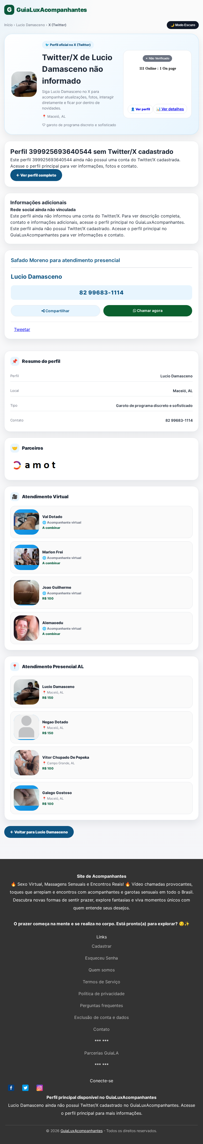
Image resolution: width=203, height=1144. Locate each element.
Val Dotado (52, 516)
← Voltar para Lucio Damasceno (39, 832)
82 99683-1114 (101, 292)
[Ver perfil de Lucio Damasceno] (26, 692)
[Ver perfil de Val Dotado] (26, 522)
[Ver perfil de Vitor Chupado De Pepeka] (26, 762)
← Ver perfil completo (36, 175)
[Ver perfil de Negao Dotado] (26, 727)
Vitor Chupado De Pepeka (65, 757)
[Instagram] (39, 1089)
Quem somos (102, 969)
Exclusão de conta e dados (101, 1017)
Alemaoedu (52, 622)
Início (8, 25)
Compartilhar (57, 310)
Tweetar (22, 329)
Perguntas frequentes (101, 1005)
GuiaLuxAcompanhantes (82, 1130)
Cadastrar (102, 946)
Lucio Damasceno (31, 25)
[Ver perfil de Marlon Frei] (26, 557)
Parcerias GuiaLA (101, 1053)
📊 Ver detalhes (170, 109)
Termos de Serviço (101, 981)
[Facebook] (11, 1089)
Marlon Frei (52, 552)
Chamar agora (149, 310)
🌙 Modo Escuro (182, 25)
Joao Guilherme (56, 587)
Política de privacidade (101, 993)
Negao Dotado (55, 722)
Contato (101, 1029)
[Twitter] (25, 1089)
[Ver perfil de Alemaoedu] (26, 628)
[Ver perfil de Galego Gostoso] (26, 798)
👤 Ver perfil (140, 109)
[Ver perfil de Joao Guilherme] (26, 592)
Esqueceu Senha (101, 958)
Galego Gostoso (57, 792)
